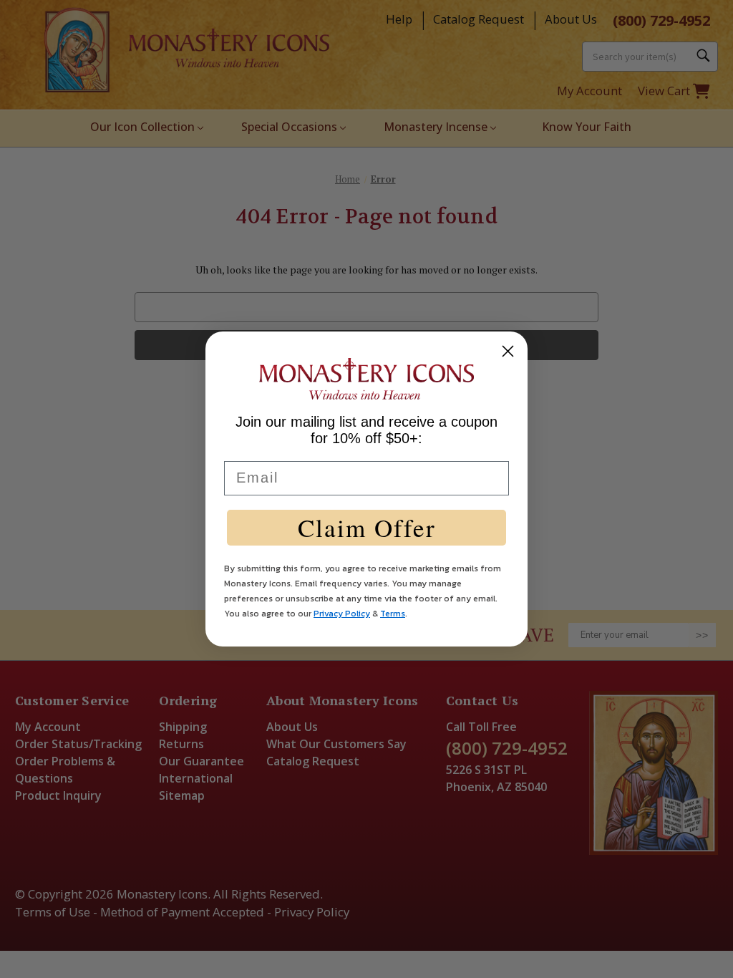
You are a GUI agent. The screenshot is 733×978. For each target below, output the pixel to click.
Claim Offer (367, 527)
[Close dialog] (507, 351)
